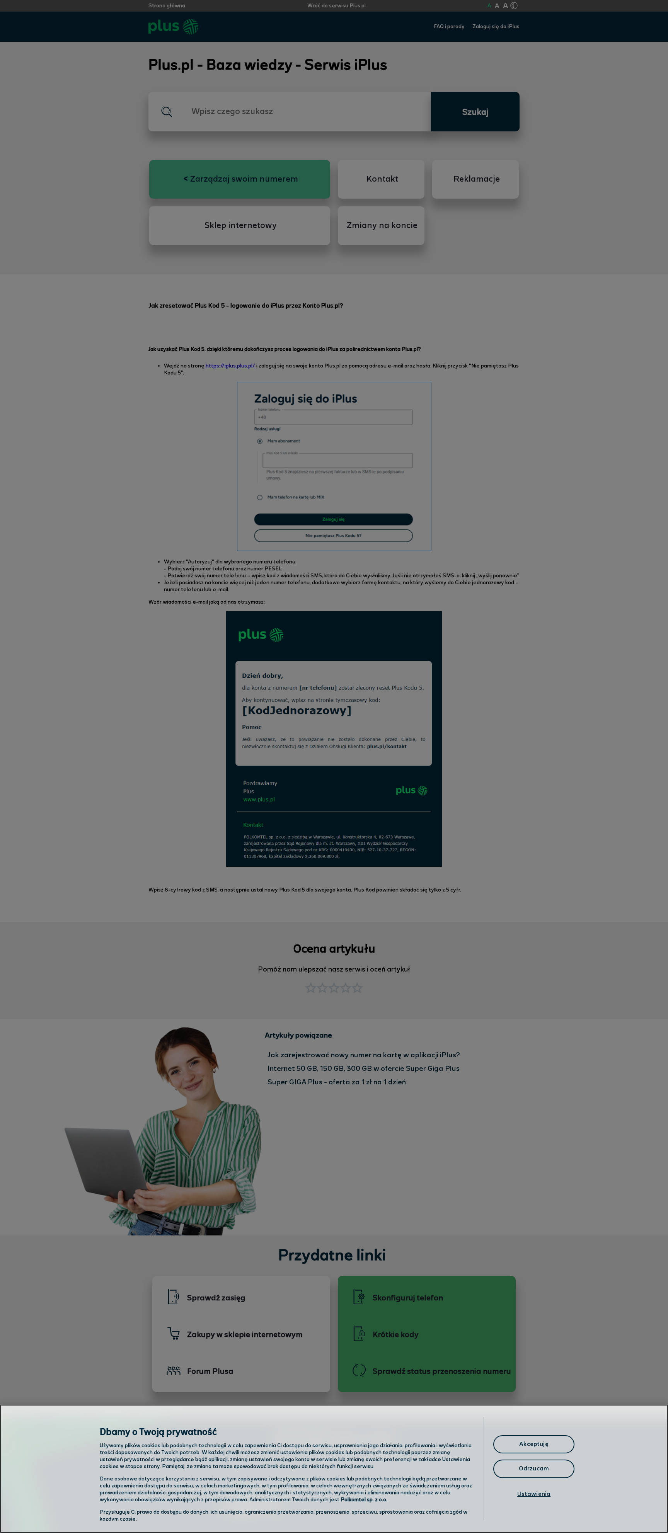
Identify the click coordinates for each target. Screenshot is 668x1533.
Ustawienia (534, 1494)
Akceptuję (533, 1444)
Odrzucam (534, 1469)
